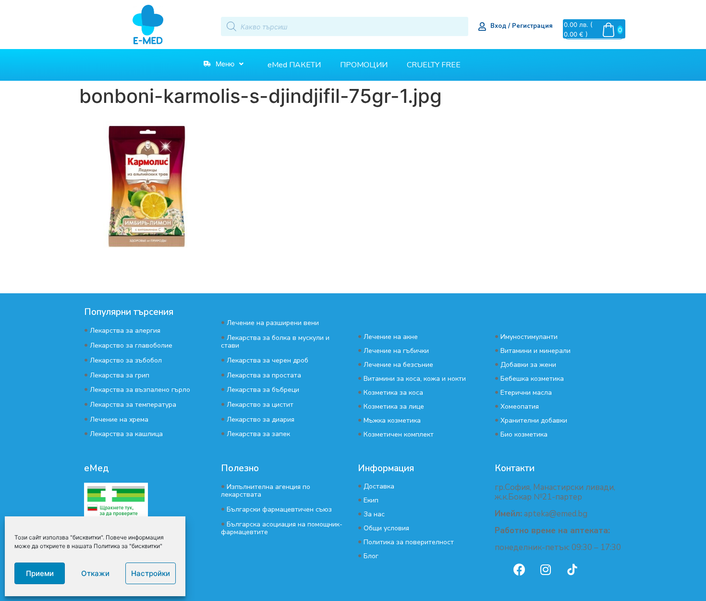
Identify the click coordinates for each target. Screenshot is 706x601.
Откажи (95, 573)
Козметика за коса (393, 392)
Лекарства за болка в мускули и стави (275, 341)
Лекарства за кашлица (126, 433)
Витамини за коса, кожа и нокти (415, 378)
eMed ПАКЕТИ (294, 65)
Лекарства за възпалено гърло (140, 389)
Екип (371, 500)
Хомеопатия (519, 406)
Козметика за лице (394, 406)
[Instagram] (546, 570)
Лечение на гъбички (396, 350)
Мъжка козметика (392, 420)
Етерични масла (526, 392)
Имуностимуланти (529, 336)
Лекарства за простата (264, 375)
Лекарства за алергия (125, 330)
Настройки (150, 573)
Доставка (379, 486)
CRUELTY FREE (434, 65)
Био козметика (524, 434)
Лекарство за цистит (260, 404)
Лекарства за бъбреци (263, 389)
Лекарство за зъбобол (126, 360)
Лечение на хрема (119, 419)
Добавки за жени (528, 364)
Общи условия (386, 528)
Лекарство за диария (260, 419)
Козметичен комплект (399, 434)
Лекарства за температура (133, 404)
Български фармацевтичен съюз (279, 509)
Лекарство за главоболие (131, 345)
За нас (374, 514)
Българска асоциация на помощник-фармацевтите (281, 528)
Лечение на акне (391, 336)
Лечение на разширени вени (273, 322)
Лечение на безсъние (398, 364)
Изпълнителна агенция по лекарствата (265, 490)
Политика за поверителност (409, 542)
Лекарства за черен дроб (267, 360)
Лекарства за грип (119, 375)
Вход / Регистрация (521, 26)
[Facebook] (519, 570)
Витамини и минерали (535, 350)
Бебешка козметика (532, 378)
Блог (371, 556)
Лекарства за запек (258, 433)
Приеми (40, 573)
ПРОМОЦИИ (364, 65)
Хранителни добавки (533, 420)
